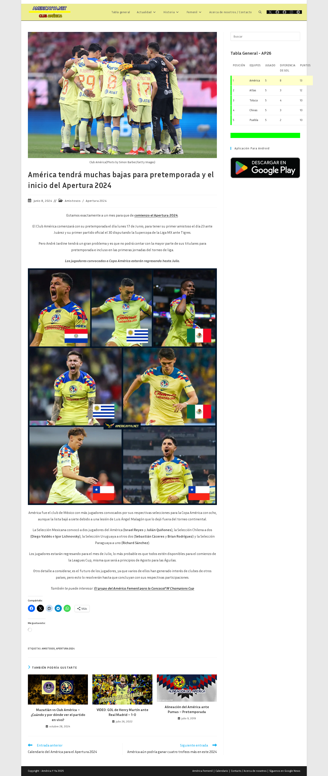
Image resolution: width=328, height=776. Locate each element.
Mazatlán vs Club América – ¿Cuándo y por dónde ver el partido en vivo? (58, 714)
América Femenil (202, 770)
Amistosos (73, 200)
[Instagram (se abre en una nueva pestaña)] (291, 12)
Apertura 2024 (96, 200)
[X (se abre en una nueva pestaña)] (270, 12)
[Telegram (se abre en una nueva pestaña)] (298, 12)
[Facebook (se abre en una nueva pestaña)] (277, 12)
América (254, 80)
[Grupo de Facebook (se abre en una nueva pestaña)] (284, 12)
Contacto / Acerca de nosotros (248, 770)
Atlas (252, 90)
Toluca (253, 100)
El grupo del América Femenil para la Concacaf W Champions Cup (144, 588)
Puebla (253, 120)
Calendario (222, 770)
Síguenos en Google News (284, 770)
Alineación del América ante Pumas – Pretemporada (187, 709)
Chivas (253, 110)
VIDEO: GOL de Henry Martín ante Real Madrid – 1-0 (122, 712)
